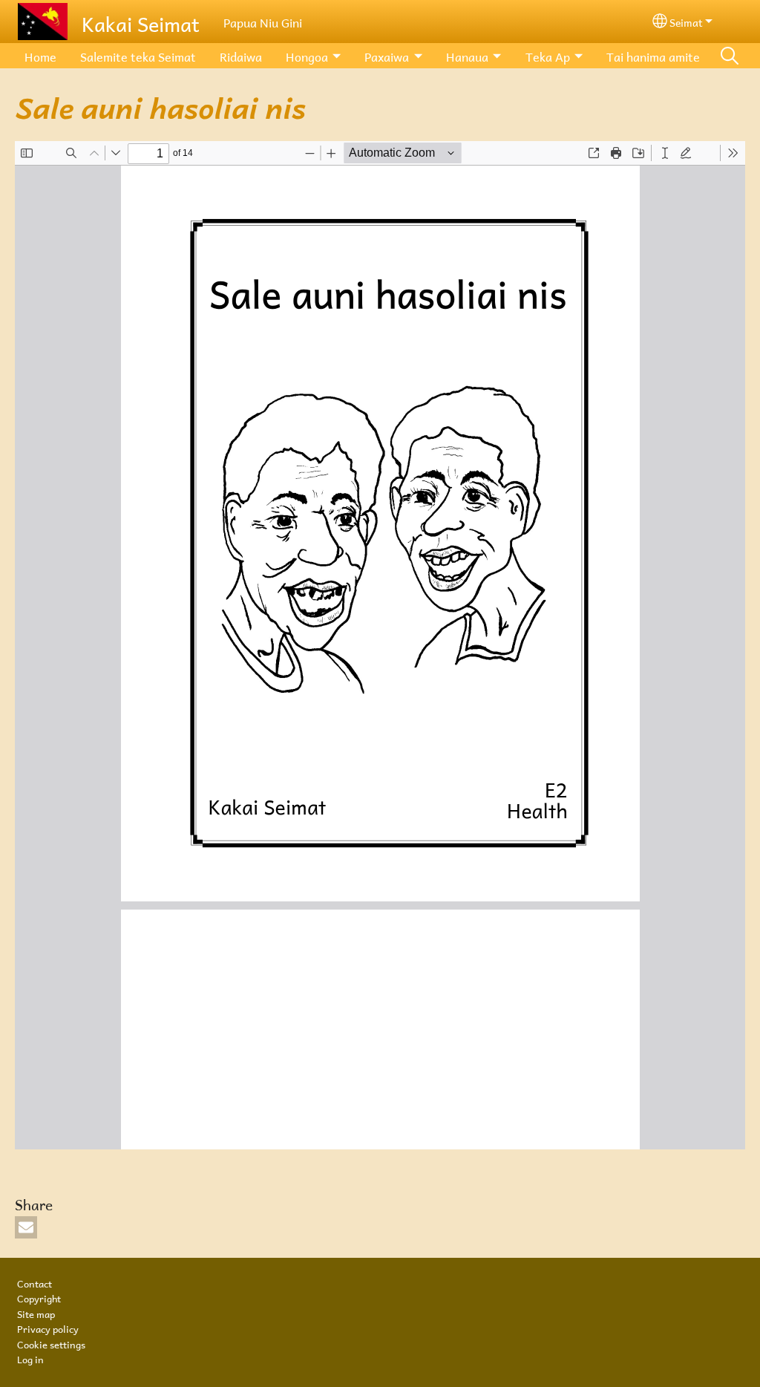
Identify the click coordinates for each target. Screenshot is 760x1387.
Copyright (39, 1297)
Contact (34, 1282)
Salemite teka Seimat (138, 55)
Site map (36, 1312)
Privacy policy (48, 1327)
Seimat (686, 21)
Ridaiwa (241, 55)
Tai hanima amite (653, 55)
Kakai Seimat (141, 21)
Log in (30, 1358)
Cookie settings (51, 1343)
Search (729, 55)
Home (40, 55)
